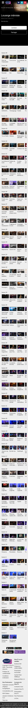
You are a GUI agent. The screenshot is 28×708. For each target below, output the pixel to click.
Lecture (14, 28)
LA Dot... (16, 698)
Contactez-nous (18, 686)
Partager (14, 32)
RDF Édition (5, 693)
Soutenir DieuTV (19, 689)
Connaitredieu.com (7, 691)
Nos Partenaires (18, 696)
